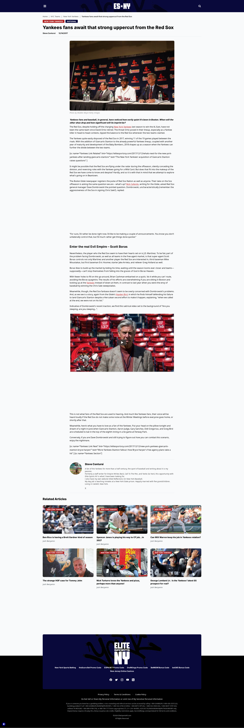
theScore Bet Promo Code (90, 667)
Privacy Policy (103, 694)
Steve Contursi (49, 33)
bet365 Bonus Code (180, 667)
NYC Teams (55, 16)
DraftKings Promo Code (137, 667)
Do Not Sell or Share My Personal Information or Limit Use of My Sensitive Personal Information (122, 699)
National (71, 21)
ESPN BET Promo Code (114, 667)
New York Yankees (71, 16)
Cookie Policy (140, 694)
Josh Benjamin (49, 541)
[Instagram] (122, 680)
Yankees (90, 282)
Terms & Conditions (122, 694)
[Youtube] (127, 680)
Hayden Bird (122, 294)
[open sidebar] (45, 6)
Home (45, 16)
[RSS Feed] (133, 680)
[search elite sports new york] (199, 6)
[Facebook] (111, 680)
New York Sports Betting (65, 667)
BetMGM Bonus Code (160, 667)
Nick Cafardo (132, 184)
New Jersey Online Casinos (122, 671)
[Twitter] (116, 680)
